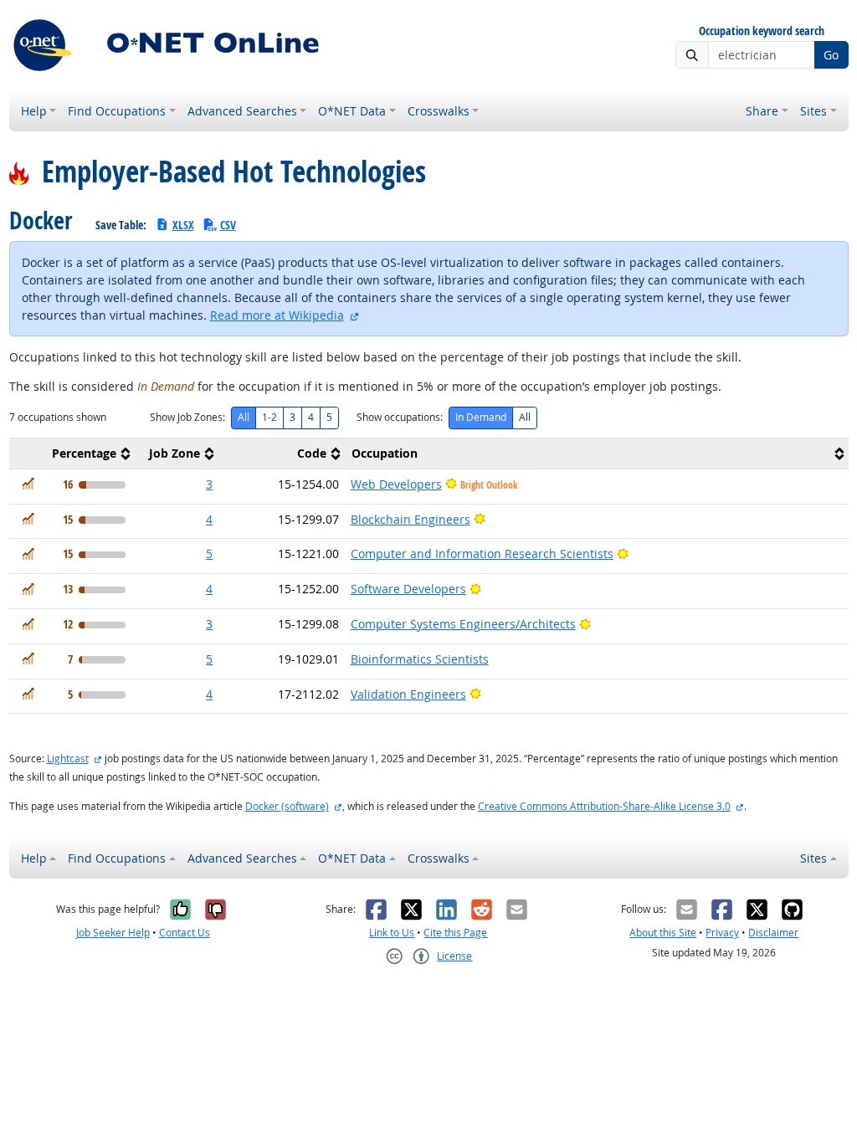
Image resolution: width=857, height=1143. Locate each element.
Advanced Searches (242, 111)
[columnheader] (72, 453)
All (243, 417)
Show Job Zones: (187, 417)
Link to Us (391, 932)
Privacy (722, 932)
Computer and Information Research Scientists (482, 553)
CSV (228, 225)
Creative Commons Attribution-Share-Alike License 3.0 (604, 806)
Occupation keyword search (761, 31)
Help (34, 111)
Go (831, 55)
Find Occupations (117, 111)
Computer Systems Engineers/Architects (463, 624)
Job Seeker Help (113, 932)
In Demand (480, 417)
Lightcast (68, 758)
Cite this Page (455, 932)
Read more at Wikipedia (277, 315)
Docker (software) (287, 806)
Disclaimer (773, 932)
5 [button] (209, 553)
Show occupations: (400, 417)
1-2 (269, 417)
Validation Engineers (408, 694)
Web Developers (396, 484)
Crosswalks (439, 111)
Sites (813, 111)
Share (762, 111)
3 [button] (209, 484)
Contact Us (184, 932)
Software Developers (408, 589)
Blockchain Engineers (410, 519)
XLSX (183, 225)
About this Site (662, 932)
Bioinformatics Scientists (420, 659)
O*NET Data (352, 111)
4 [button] (209, 519)
